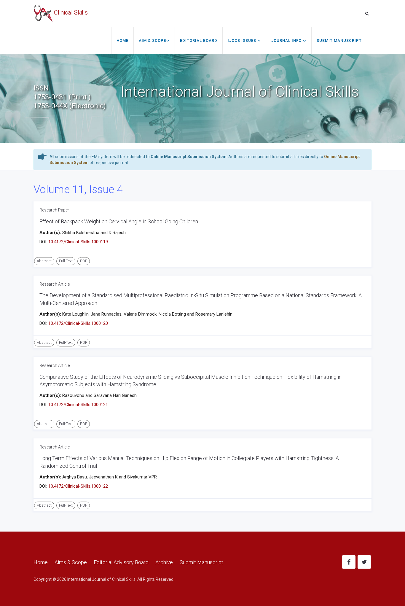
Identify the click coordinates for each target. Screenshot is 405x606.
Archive (164, 562)
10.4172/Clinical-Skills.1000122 (78, 486)
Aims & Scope (71, 562)
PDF (83, 261)
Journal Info (287, 40)
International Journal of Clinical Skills (101, 579)
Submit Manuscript (339, 40)
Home (122, 40)
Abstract (44, 261)
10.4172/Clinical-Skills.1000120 (78, 323)
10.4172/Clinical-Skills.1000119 (78, 241)
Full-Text (66, 261)
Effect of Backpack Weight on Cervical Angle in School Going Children (118, 221)
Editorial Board (198, 40)
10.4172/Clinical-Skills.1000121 (78, 404)
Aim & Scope (152, 40)
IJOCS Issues (242, 40)
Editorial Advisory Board (121, 562)
